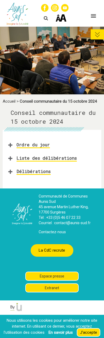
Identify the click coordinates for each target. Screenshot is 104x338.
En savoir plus (61, 332)
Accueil (9, 101)
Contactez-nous (52, 232)
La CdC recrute (52, 250)
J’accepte (88, 332)
